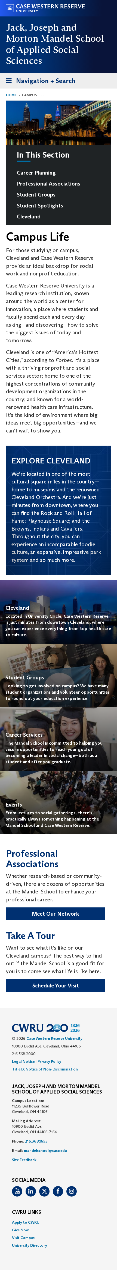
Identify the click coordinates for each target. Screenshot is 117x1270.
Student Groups (36, 194)
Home (11, 95)
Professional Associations (48, 183)
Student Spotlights (40, 205)
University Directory (29, 1245)
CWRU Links (26, 1212)
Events (13, 804)
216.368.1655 (36, 1141)
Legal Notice (23, 1061)
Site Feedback (24, 1159)
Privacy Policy (49, 1061)
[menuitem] (56, 172)
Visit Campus (23, 1237)
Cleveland (29, 216)
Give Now (20, 1230)
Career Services (24, 734)
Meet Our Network (55, 913)
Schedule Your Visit (55, 985)
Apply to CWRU (25, 1222)
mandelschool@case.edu (45, 1150)
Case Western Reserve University (54, 1038)
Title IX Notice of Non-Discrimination (45, 1069)
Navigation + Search (38, 82)
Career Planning (36, 172)
